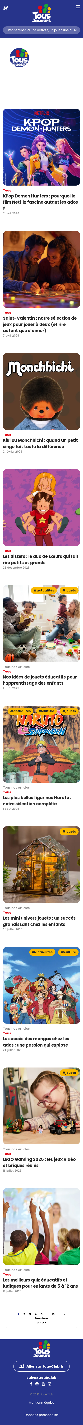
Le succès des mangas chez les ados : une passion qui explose (36, 1042)
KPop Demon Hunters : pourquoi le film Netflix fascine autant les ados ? (40, 202)
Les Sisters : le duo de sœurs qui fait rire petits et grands (41, 559)
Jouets (70, 590)
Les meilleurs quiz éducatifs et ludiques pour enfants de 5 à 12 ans (40, 1283)
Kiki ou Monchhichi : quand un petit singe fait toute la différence (40, 443)
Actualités (45, 590)
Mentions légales (41, 1402)
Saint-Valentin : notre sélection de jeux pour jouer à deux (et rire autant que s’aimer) (40, 324)
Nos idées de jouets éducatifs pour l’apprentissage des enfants (40, 680)
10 (53, 1314)
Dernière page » (41, 1320)
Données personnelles (41, 1415)
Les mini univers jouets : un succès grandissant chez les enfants (39, 921)
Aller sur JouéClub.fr (5, 8)
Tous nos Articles (16, 667)
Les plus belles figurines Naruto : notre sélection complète (37, 801)
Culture (48, 711)
